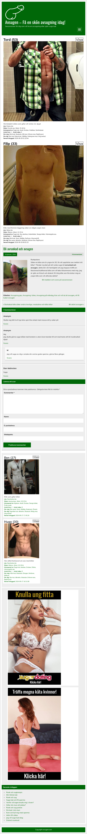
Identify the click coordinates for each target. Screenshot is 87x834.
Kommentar (9, 393)
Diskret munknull (12, 820)
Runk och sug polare (14, 807)
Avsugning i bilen (29, 295)
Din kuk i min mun (13, 810)
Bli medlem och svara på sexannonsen (57, 280)
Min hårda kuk (11, 795)
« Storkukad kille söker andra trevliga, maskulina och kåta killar (28, 304)
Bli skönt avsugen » (76, 304)
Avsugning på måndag (44, 295)
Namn (6, 416)
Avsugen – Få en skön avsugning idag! (35, 22)
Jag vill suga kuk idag (14, 818)
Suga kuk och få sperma (15, 800)
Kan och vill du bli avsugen (64, 295)
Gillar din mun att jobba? (16, 805)
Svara (5, 324)
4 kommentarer (77, 254)
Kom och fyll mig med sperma (17, 813)
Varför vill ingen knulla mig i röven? (20, 802)
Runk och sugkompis (14, 792)
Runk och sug (11, 797)
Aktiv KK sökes (12, 815)
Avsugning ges (16, 295)
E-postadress (9, 425)
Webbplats (8, 434)
